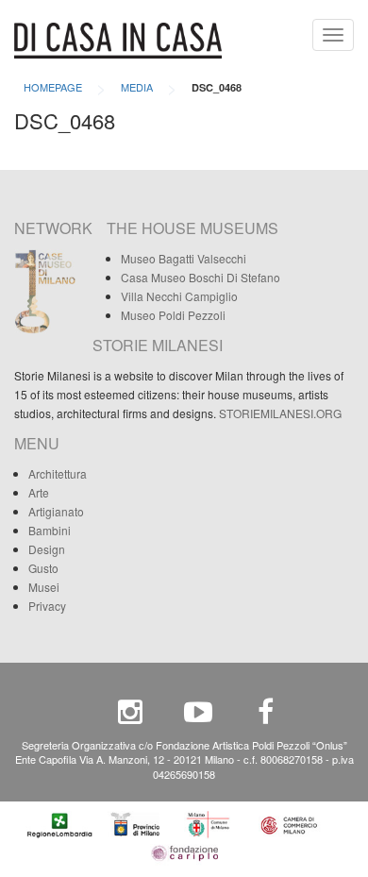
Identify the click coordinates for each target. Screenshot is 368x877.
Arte (38, 492)
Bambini (49, 530)
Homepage (53, 86)
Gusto (43, 568)
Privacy (47, 606)
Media (137, 86)
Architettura (57, 473)
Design (46, 549)
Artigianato (56, 511)
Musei (43, 587)
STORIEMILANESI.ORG (280, 413)
